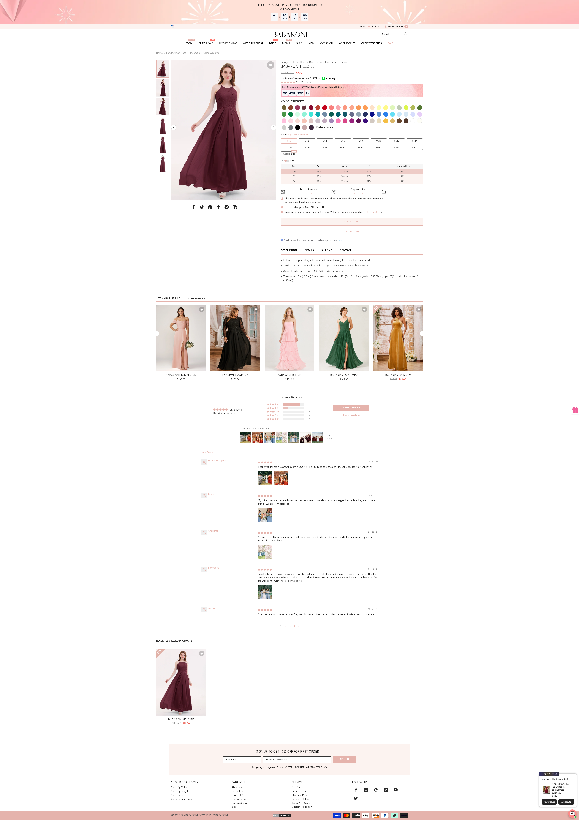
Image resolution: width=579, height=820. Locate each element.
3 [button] (290, 626)
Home (159, 53)
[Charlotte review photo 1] (265, 552)
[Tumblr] (218, 207)
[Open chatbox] (572, 813)
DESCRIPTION (289, 250)
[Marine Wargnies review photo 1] (265, 478)
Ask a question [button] (351, 415)
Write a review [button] (351, 407)
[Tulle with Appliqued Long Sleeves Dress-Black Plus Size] (235, 338)
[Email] (235, 207)
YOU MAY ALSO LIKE (169, 298)
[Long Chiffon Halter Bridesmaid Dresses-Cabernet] (181, 682)
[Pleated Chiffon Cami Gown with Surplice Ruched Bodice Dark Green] (344, 338)
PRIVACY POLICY (318, 767)
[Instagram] (366, 790)
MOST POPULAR (196, 298)
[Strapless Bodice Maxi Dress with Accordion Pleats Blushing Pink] (289, 338)
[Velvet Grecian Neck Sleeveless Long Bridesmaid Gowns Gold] (398, 338)
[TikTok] (386, 790)
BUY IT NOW (352, 231)
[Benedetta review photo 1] (265, 592)
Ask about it (566, 802)
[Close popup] (574, 776)
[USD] (174, 26)
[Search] (395, 34)
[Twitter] (201, 207)
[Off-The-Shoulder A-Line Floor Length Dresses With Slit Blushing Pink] (181, 338)
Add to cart (352, 221)
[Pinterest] (210, 207)
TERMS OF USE (296, 767)
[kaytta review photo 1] (265, 515)
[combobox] (392, 34)
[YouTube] (396, 790)
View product (549, 802)
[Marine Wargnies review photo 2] (281, 478)
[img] (265, 462)
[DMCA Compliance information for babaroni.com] (282, 815)
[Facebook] (193, 207)
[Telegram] (226, 207)
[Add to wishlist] (270, 65)
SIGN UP (344, 759)
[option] (223, 130)
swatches (358, 212)
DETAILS (309, 250)
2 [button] (285, 626)
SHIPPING (326, 250)
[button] (173, 127)
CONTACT (345, 250)
